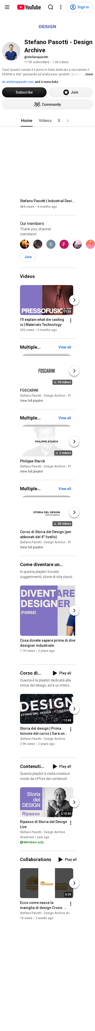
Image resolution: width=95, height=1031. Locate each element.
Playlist (73, 395)
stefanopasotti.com (20, 82)
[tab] (27, 121)
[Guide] (7, 7)
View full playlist (31, 401)
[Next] (74, 300)
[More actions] (71, 321)
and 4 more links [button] (46, 82)
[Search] (51, 7)
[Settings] (61, 7)
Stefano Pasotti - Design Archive (42, 395)
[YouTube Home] (28, 7)
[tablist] (48, 121)
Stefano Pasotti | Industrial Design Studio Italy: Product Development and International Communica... (47, 201)
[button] (68, 121)
